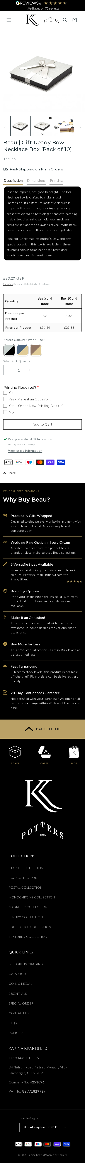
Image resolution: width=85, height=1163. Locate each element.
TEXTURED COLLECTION (28, 936)
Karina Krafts (36, 1154)
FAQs (13, 1023)
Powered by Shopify (55, 1154)
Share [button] (12, 473)
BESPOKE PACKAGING (26, 964)
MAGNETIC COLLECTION (28, 907)
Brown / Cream (36, 350)
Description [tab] (13, 180)
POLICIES (16, 1033)
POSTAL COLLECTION (25, 887)
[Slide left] (5, 127)
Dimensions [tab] (36, 180)
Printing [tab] (56, 180)
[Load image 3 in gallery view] (64, 126)
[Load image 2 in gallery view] (42, 126)
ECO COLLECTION (23, 878)
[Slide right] (80, 127)
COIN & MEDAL (20, 983)
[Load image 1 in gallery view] (20, 126)
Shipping (8, 284)
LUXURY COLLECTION (26, 917)
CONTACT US (19, 1013)
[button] (9, 20)
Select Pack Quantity (16, 361)
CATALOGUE (18, 974)
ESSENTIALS (18, 993)
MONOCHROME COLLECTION (32, 897)
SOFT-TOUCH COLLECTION (30, 927)
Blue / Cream (23, 350)
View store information (25, 450)
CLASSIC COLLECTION (26, 868)
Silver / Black (9, 350)
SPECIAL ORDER (21, 1003)
